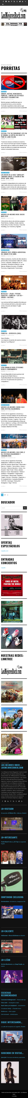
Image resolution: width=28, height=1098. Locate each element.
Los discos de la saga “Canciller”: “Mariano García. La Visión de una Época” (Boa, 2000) (12, 176)
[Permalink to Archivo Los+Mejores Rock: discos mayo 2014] (14, 203)
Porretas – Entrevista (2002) (11, 333)
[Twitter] (19, 1)
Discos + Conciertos (5, 172)
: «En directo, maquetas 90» (13, 901)
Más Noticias (3, 91)
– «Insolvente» (13, 1005)
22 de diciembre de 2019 (10, 457)
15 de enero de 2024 (10, 180)
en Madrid (13, 935)
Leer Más (3, 111)
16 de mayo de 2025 (9, 99)
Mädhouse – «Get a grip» (8, 1011)
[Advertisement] (14, 46)
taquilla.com (4, 551)
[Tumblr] (17, 1)
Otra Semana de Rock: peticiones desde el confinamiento (12, 368)
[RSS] (14, 1)
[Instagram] (6, 1)
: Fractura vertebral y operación (13, 1057)
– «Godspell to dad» (10, 1002)
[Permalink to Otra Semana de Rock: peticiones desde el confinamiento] (14, 356)
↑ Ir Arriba (14, 1096)
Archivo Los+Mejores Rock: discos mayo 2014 (13, 215)
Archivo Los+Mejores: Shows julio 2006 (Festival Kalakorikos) (12, 408)
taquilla (3, 568)
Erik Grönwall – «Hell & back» (9, 1014)
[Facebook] (3, 1)
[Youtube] (22, 1)
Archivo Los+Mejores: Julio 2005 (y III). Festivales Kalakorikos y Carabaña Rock (13, 454)
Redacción (3, 99)
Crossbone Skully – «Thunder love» (11, 1008)
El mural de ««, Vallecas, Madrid (13, 813)
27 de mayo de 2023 (10, 218)
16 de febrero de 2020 (10, 410)
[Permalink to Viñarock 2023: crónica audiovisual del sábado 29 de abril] (14, 241)
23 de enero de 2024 (10, 138)
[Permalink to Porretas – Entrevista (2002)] (14, 322)
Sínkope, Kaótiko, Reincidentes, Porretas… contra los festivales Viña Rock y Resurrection (12, 95)
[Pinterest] (11, 1)
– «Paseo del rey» (13, 1000)
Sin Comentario (24, 111)
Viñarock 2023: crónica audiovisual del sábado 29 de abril (13, 253)
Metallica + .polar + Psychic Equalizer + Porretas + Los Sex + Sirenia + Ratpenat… (12, 295)
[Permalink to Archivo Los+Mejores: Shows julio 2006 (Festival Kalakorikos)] (14, 396)
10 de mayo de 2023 (9, 299)
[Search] (3, 4)
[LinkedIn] (8, 1)
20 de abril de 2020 (10, 371)
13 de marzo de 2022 (10, 335)
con (8, 964)
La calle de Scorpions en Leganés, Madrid (13, 1026)
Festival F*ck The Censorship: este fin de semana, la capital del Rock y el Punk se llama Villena (14, 135)
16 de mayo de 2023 (9, 256)
